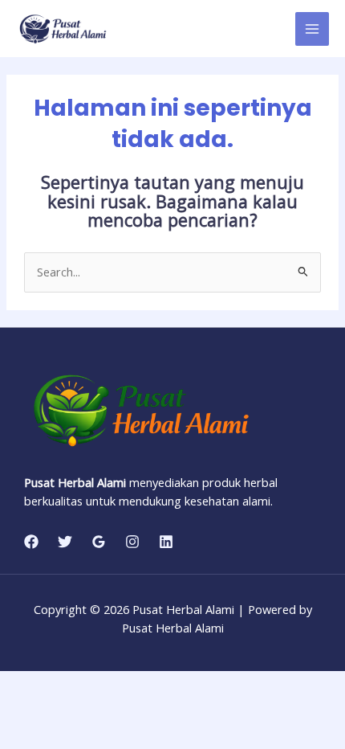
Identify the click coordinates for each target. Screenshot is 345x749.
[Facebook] (31, 541)
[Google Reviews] (98, 541)
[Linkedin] (166, 541)
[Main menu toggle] (312, 29)
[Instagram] (132, 541)
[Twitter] (65, 541)
